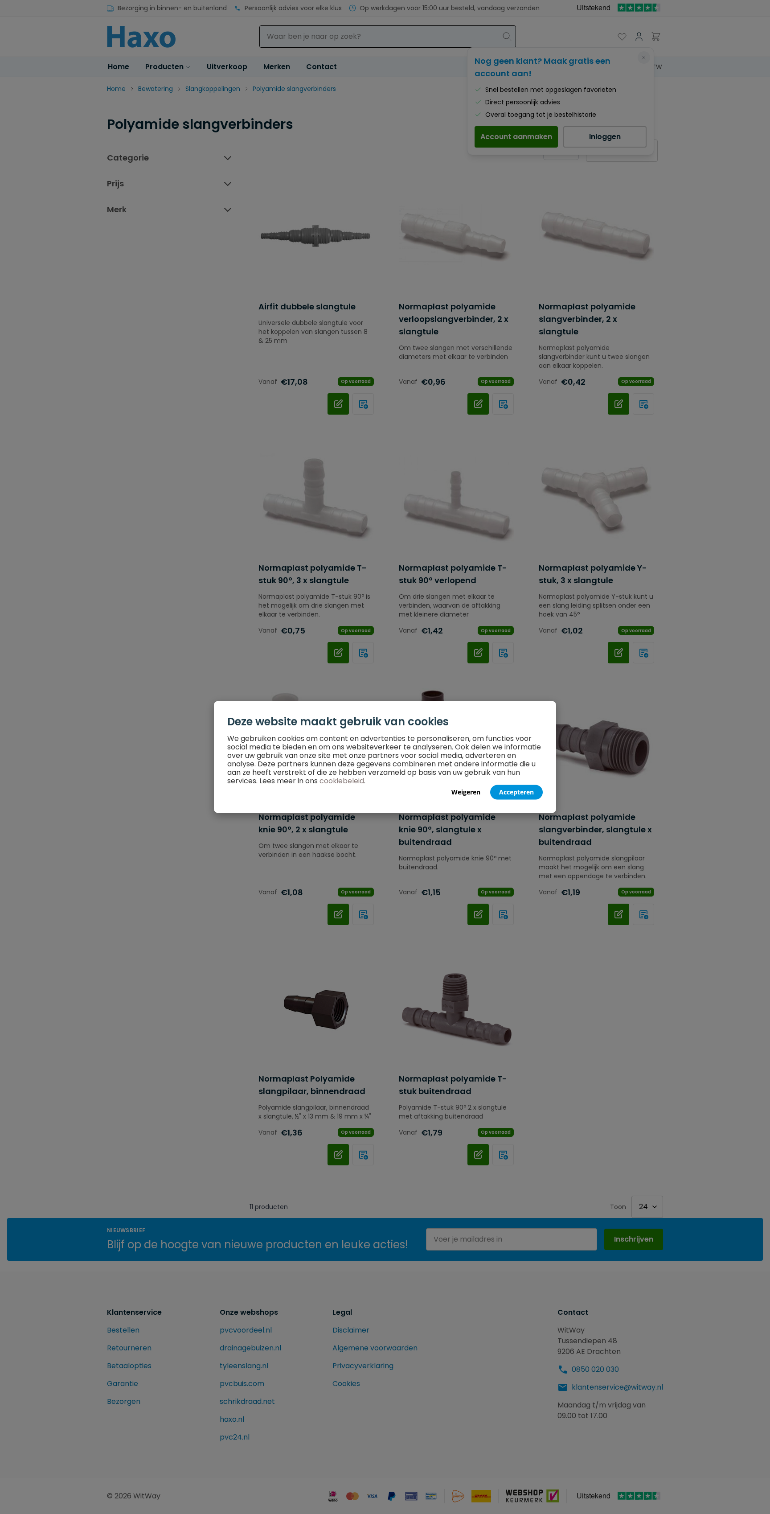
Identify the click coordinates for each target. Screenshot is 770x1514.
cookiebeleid (341, 781)
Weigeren (465, 792)
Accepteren (516, 792)
